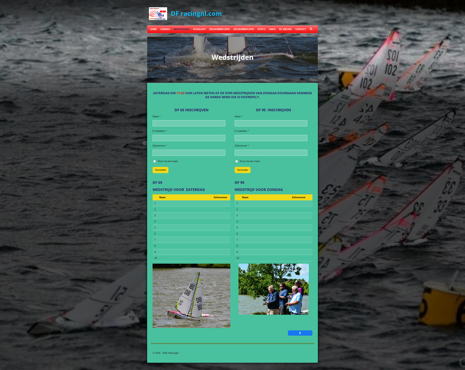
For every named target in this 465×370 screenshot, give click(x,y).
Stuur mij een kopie (167, 161)
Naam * (156, 116)
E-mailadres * (160, 131)
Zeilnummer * (160, 145)
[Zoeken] (311, 29)
